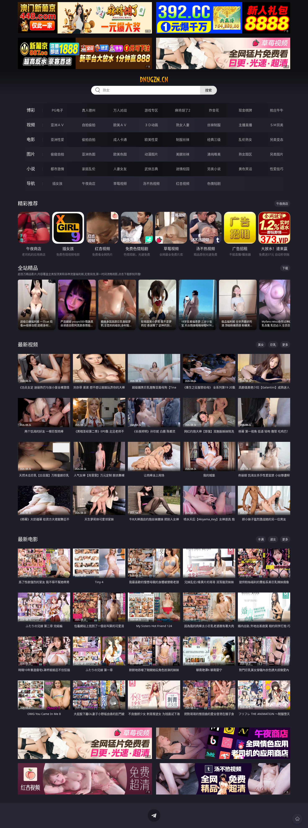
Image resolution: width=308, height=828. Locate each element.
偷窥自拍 (57, 154)
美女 (261, 345)
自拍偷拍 (88, 125)
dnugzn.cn (154, 79)
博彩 (31, 110)
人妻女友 (120, 169)
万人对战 (120, 110)
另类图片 (276, 154)
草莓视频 (120, 183)
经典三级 (214, 139)
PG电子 (57, 110)
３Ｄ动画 (151, 125)
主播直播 (245, 125)
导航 (31, 183)
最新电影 (28, 539)
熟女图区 (245, 154)
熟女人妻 (182, 125)
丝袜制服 (214, 125)
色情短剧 (214, 183)
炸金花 (214, 110)
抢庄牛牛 (276, 110)
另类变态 (276, 139)
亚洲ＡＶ (57, 125)
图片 (31, 154)
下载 (285, 268)
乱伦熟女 (245, 139)
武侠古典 (151, 169)
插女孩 (57, 183)
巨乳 (273, 345)
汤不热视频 (151, 183)
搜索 (208, 90)
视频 (31, 125)
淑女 (273, 539)
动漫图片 (151, 154)
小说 (31, 169)
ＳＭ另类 (276, 125)
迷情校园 (182, 169)
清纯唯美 (214, 154)
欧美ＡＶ (120, 125)
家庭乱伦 (88, 169)
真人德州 (88, 110)
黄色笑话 (245, 169)
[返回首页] (297, 819)
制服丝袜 (182, 139)
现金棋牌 (245, 110)
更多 (285, 345)
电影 (31, 139)
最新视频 (28, 344)
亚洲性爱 (57, 139)
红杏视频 (182, 183)
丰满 (261, 539)
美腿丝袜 (182, 154)
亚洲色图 (88, 154)
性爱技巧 (276, 169)
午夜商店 (88, 183)
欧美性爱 (151, 139)
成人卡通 (120, 139)
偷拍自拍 (88, 139)
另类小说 (214, 169)
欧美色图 (120, 154)
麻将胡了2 (182, 110)
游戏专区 (151, 110)
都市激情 (57, 169)
